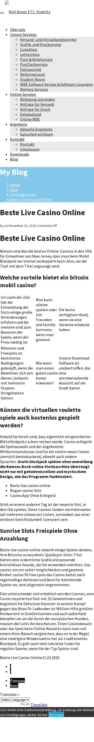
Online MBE (30, 119)
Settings (56, 714)
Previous (17, 680)
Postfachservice (34, 64)
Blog (14, 159)
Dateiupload (30, 114)
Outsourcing (30, 69)
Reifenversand (32, 74)
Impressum (30, 149)
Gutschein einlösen (36, 134)
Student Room (32, 79)
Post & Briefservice (36, 59)
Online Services (23, 94)
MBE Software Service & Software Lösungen (56, 84)
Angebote (18, 124)
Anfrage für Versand (37, 104)
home (15, 184)
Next (14, 685)
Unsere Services (23, 34)
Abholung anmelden (37, 99)
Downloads (19, 154)
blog (14, 189)
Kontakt (17, 139)
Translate (39, 704)
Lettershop (30, 54)
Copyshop (28, 49)
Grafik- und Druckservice (40, 44)
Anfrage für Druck (35, 109)
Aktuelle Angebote (36, 129)
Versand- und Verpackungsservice (48, 39)
